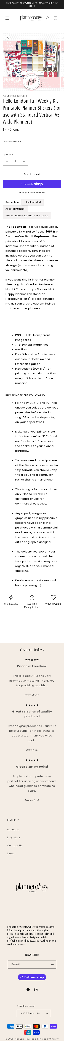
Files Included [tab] (33, 202)
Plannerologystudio (25, 1038)
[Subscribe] (52, 964)
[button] (7, 18)
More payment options (32, 192)
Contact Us (14, 845)
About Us (13, 829)
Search (12, 853)
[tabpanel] (32, 404)
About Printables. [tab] (15, 208)
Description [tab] (12, 202)
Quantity (8, 154)
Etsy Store (13, 837)
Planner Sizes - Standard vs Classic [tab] (27, 215)
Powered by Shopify (48, 1038)
